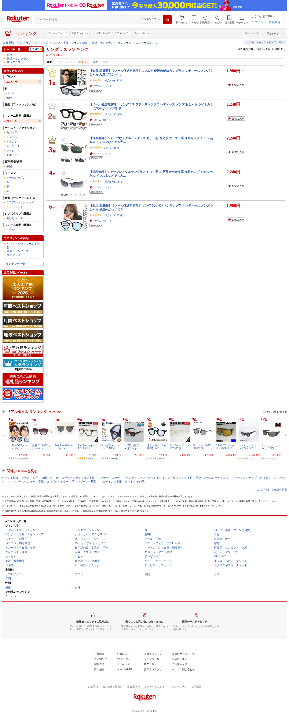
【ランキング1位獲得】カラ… (156, 447)
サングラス (125, 42)
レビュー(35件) (112, 114)
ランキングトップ (57, 33)
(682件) (160, 458)
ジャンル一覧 (252, 33)
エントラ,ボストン (147, 42)
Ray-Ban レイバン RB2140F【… (88, 447)
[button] (194, 19)
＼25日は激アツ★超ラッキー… (133, 447)
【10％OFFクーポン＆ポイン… (19, 447)
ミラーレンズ (14, 207)
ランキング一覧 (15, 263)
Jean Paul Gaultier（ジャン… (64, 447)
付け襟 (264, 477)
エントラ (11, 81)
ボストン (11, 121)
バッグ (6, 477)
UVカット (12, 109)
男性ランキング (80, 33)
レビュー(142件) (113, 80)
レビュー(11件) (112, 181)
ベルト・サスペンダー (21, 481)
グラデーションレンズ (20, 202)
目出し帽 (46, 477)
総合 (9, 54)
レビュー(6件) (111, 147)
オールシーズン (16, 177)
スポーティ (13, 155)
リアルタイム (122, 33)
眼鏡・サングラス (103, 42)
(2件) (274, 458)
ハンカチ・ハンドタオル (141, 477)
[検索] (167, 19)
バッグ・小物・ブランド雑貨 (70, 42)
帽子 (35, 477)
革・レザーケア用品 (84, 481)
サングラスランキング (67, 49)
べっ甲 (10, 93)
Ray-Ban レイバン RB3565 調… (179, 447)
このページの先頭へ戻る (272, 489)
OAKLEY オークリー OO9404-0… (225, 447)
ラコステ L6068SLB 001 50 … (202, 447)
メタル (10, 229)
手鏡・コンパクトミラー (53, 481)
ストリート (13, 146)
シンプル (11, 136)
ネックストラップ (246, 477)
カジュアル (13, 132)
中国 (9, 166)
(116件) (114, 458)
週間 (95, 62)
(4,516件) (23, 458)
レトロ (10, 150)
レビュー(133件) (113, 215)
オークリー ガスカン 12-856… (270, 447)
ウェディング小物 (111, 481)
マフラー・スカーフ (110, 477)
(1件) (90, 458)
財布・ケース (21, 477)
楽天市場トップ (12, 42)
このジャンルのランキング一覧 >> (265, 42)
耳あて (227, 477)
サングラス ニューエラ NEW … (110, 447)
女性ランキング (101, 33)
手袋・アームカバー (207, 477)
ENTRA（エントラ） (103, 86)
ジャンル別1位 (141, 33)
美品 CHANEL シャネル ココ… (41, 447)
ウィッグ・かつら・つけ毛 (175, 477)
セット (129, 481)
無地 (9, 97)
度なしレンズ (14, 218)
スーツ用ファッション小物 (78, 477)
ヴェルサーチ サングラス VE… (248, 447)
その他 (140, 481)
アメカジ (11, 141)
